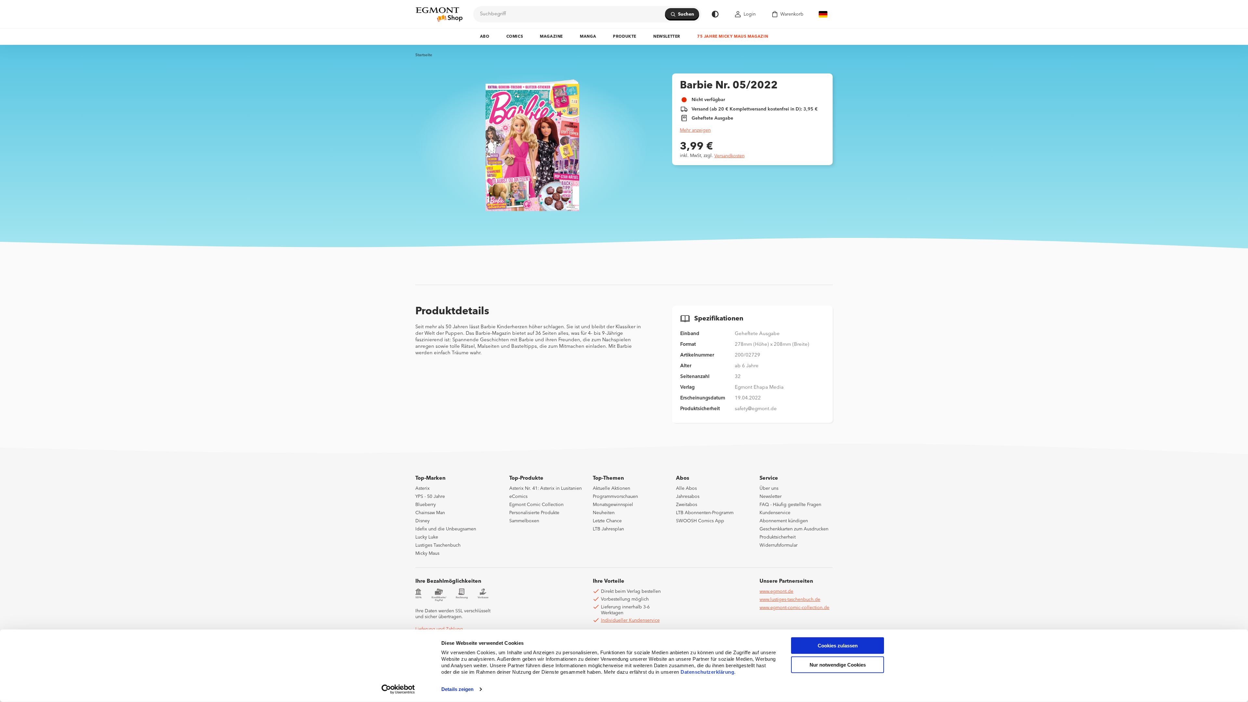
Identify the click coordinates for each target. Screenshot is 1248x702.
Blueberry (425, 504)
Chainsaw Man (430, 513)
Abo (484, 37)
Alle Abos (686, 488)
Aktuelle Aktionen (611, 488)
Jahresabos (687, 496)
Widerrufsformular (779, 545)
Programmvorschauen (615, 496)
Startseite (423, 55)
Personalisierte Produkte (534, 513)
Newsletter (666, 37)
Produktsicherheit (778, 537)
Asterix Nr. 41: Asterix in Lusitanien (545, 488)
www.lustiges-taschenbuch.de (790, 599)
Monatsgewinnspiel (613, 504)
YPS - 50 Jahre (430, 496)
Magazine (551, 37)
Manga (588, 37)
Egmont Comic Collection (536, 504)
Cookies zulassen (838, 645)
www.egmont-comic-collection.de (794, 607)
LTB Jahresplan (608, 529)
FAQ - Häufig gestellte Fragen (790, 504)
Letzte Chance (607, 521)
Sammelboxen (524, 521)
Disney (422, 521)
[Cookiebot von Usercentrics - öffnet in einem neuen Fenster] (398, 689)
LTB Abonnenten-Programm (705, 513)
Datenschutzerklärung (707, 672)
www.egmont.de (776, 591)
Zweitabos (686, 504)
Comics (514, 37)
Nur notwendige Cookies (838, 665)
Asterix (422, 488)
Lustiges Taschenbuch (438, 545)
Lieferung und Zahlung (439, 629)
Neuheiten (604, 513)
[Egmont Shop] (439, 14)
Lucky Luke (426, 537)
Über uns (769, 488)
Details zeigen (457, 689)
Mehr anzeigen (695, 130)
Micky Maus (427, 553)
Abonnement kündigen (784, 521)
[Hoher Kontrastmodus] (715, 14)
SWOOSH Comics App (700, 521)
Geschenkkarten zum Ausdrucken (794, 529)
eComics (518, 496)
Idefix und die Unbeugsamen (445, 529)
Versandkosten (729, 156)
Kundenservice (775, 513)
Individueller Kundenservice (630, 620)
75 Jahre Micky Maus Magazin (732, 37)
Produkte (624, 37)
